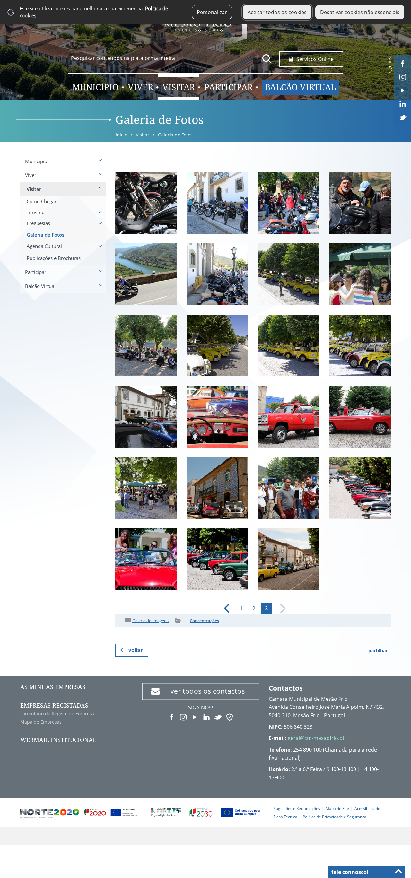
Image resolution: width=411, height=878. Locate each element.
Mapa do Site (337, 808)
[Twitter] (403, 116)
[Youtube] (403, 89)
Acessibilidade (367, 808)
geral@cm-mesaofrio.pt (316, 738)
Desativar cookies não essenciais (359, 12)
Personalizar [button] (212, 12)
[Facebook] (403, 62)
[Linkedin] (403, 103)
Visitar (142, 135)
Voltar (135, 650)
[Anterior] (224, 608)
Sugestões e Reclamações (297, 808)
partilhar (378, 651)
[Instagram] (403, 76)
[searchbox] (171, 58)
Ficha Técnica (285, 817)
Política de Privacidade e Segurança (334, 817)
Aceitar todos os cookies (277, 12)
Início (121, 135)
